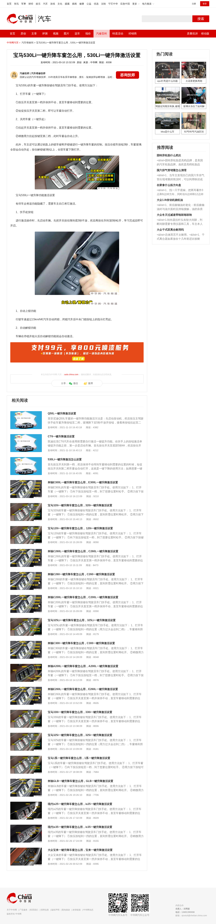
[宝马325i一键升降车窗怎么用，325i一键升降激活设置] (26, 734)
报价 (88, 33)
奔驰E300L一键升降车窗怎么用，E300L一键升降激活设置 (83, 482)
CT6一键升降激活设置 (61, 436)
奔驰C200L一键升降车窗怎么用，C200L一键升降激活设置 (83, 597)
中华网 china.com (21, 18)
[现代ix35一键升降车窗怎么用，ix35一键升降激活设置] (26, 826)
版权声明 (55, 910)
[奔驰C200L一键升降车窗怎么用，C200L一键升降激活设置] (26, 596)
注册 (194, 4)
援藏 (67, 3)
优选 (96, 3)
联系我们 (34, 910)
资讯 (16, 3)
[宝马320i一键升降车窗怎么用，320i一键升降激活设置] (26, 504)
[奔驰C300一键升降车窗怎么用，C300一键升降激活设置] (26, 642)
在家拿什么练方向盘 (169, 185)
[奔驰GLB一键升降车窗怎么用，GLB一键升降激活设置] (26, 780)
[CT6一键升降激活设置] (26, 435)
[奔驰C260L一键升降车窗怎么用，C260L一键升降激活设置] (26, 550)
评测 (45, 33)
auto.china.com (71, 374)
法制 (103, 3)
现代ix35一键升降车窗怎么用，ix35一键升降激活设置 (80, 827)
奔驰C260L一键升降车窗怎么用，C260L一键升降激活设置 (83, 551)
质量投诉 (192, 33)
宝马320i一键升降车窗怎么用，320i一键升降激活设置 (80, 505)
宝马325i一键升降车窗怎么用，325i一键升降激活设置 (80, 735)
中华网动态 (88, 910)
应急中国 (125, 3)
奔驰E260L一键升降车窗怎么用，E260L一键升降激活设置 (83, 689)
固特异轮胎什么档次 (169, 155)
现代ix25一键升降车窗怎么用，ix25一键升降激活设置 (80, 804)
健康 (81, 3)
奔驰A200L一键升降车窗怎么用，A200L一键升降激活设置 (83, 666)
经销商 (133, 33)
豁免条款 (66, 910)
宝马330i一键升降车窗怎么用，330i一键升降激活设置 (80, 712)
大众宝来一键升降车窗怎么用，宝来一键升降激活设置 (80, 849)
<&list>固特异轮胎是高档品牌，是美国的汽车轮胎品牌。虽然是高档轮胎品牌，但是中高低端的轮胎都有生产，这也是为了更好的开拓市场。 (180, 163)
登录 (205, 4)
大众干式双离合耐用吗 (170, 229)
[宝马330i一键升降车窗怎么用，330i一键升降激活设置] (26, 711)
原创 (23, 33)
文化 (60, 3)
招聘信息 (45, 910)
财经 (31, 3)
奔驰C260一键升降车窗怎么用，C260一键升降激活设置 (81, 574)
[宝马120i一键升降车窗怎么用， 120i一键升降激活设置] (26, 527)
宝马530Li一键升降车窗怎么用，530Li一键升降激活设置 (65, 42)
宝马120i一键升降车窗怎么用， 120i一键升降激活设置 (80, 528)
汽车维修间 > (28, 42)
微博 (90, 383)
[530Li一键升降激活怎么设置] (26, 458)
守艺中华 (113, 3)
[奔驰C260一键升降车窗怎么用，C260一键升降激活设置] (26, 573)
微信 (75, 383)
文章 (34, 33)
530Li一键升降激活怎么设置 (65, 459)
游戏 (52, 3)
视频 (55, 33)
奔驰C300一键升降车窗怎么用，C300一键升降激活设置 (81, 643)
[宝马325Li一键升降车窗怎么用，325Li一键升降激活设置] (26, 619)
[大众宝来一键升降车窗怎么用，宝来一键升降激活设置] (26, 849)
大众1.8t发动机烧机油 (170, 199)
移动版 (205, 33)
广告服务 (23, 910)
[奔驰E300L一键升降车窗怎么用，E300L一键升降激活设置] (26, 481)
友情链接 (77, 910)
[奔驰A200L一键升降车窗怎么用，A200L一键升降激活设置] (26, 665)
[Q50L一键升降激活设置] (26, 412)
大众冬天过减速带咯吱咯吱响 (174, 214)
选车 (77, 33)
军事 (23, 3)
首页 (9, 3)
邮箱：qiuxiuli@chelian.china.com (191, 915)
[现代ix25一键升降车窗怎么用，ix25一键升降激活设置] (26, 803)
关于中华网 (12, 910)
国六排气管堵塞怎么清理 (171, 170)
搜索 (200, 19)
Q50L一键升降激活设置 (62, 413)
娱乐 (38, 3)
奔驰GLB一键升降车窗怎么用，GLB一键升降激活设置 (80, 781)
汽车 (45, 3)
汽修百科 (101, 33)
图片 (66, 33)
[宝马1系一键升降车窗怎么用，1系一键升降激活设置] (26, 757)
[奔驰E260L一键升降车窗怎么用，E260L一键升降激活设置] (26, 688)
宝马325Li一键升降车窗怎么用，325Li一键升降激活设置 (82, 620)
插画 (74, 3)
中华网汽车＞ (14, 42)
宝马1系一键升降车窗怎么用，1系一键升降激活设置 (79, 758)
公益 (89, 3)
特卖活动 (117, 33)
